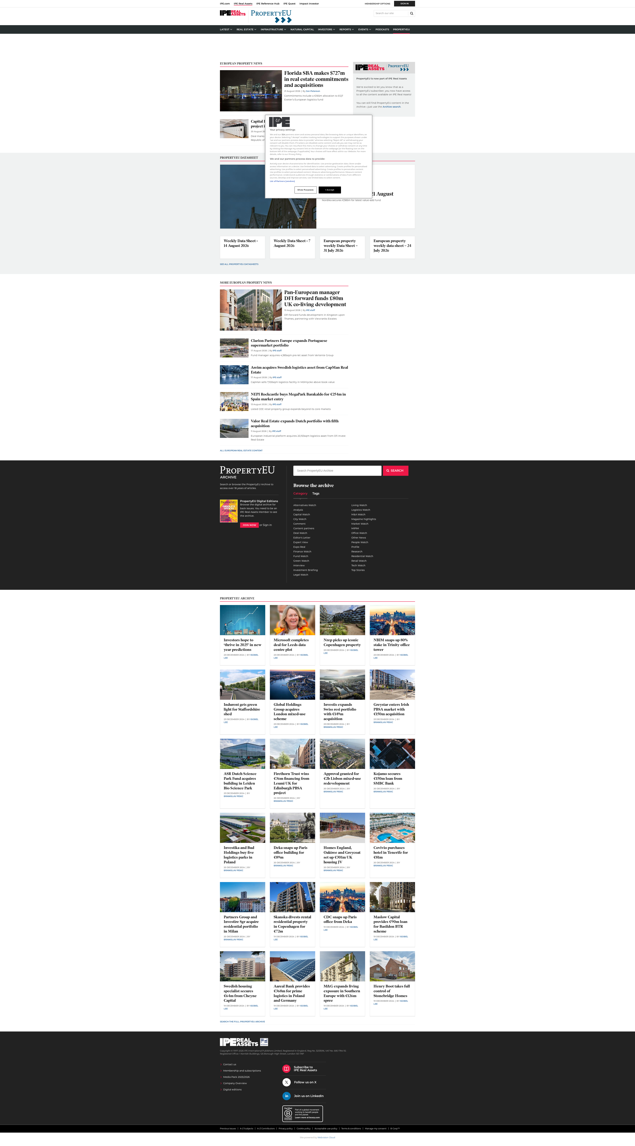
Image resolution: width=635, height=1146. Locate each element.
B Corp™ (395, 1128)
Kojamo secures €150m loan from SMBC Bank (388, 778)
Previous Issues (228, 1128)
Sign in (267, 525)
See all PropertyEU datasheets (239, 264)
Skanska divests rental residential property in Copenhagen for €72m (292, 924)
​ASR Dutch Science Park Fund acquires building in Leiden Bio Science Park (240, 780)
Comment (299, 523)
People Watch (359, 542)
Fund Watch (300, 556)
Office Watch (359, 533)
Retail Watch (359, 560)
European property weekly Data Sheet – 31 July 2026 (341, 245)
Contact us (229, 1064)
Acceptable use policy (326, 1128)
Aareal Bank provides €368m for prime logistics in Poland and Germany (292, 993)
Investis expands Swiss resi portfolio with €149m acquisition (340, 711)
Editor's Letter (301, 537)
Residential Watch (362, 556)
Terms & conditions (351, 1128)
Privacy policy (286, 1128)
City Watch (299, 519)
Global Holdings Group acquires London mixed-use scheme (290, 711)
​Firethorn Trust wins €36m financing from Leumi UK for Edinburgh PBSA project (291, 783)
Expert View (300, 542)
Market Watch (359, 523)
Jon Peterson (313, 91)
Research (356, 551)
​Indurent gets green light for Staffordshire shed (242, 709)
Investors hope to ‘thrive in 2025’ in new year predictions (242, 645)
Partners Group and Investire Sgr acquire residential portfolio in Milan (241, 924)
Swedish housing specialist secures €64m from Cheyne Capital (240, 993)
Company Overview (235, 1083)
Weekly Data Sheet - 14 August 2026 (241, 243)
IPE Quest (289, 3)
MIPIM (355, 528)
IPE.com (225, 3)
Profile (355, 546)
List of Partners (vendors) (282, 181)
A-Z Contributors (266, 1128)
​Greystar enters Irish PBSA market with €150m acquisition (391, 709)
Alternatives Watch (304, 505)
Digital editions (232, 1089)
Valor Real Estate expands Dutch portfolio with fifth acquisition (295, 423)
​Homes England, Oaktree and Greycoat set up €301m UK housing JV (342, 854)
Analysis (298, 509)
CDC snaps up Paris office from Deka (340, 919)
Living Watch (359, 505)
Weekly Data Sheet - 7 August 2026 (292, 243)
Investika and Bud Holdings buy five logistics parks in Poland (239, 854)
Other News (358, 537)
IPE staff (310, 310)
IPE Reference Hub (267, 3)
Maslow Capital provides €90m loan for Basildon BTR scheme (390, 924)
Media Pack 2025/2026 (236, 1077)
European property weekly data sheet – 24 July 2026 (392, 245)
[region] (318, 157)
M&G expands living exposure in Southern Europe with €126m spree (342, 993)
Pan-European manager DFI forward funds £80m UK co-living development (315, 298)
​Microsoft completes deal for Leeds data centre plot (291, 645)
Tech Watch (358, 565)
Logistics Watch (360, 509)
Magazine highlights (363, 519)
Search (411, 13)
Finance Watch (302, 551)
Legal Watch (300, 574)
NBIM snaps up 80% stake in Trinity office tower (392, 645)
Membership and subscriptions (242, 1070)
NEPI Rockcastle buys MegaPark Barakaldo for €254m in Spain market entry (298, 396)
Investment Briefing (305, 570)
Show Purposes (305, 190)
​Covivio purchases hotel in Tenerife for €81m (391, 852)
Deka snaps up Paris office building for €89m (290, 852)
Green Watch (301, 560)
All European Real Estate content (241, 450)
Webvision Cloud (326, 1137)
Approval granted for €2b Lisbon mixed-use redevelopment (342, 778)
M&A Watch (358, 514)
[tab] (300, 494)
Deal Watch (300, 533)
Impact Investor (309, 3)
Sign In (405, 3)
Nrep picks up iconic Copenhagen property (342, 642)
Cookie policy (304, 1128)
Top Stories (358, 570)
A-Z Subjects (246, 1128)
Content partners (303, 528)
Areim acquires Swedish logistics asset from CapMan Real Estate (299, 370)
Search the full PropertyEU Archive (242, 1021)
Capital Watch (301, 514)
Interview (299, 565)
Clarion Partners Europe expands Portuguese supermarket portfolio (289, 343)
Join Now (249, 525)
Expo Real (299, 546)
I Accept (329, 190)
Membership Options (377, 3)
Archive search (392, 106)
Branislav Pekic (333, 727)
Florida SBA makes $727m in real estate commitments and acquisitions (316, 79)
